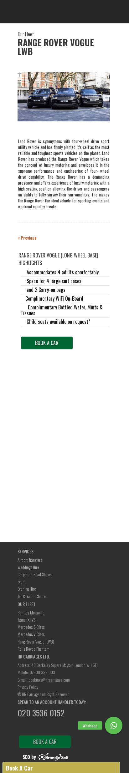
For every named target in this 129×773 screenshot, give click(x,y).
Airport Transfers (30, 560)
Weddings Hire (28, 567)
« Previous (27, 238)
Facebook (30, 727)
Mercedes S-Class (31, 627)
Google (39, 727)
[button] (113, 725)
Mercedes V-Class (31, 634)
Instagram (73, 727)
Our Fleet (26, 604)
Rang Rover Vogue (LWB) (36, 641)
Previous (23, 104)
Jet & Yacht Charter (32, 596)
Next (104, 105)
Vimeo (64, 727)
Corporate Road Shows (34, 574)
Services (26, 551)
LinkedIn (47, 727)
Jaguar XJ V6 (27, 620)
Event (22, 581)
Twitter (22, 727)
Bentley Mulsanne (31, 612)
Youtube (56, 727)
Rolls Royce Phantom (33, 649)
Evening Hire (27, 589)
